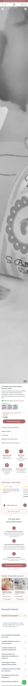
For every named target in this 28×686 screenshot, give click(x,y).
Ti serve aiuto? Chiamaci (13, 568)
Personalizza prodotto (14, 421)
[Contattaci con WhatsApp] (24, 682)
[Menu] (3, 4)
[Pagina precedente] (3, 9)
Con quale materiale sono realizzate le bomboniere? (9, 648)
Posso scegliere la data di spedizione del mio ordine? (9, 663)
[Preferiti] (6, 4)
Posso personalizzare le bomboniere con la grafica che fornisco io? (10, 656)
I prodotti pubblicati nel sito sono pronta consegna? (11, 642)
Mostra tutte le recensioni (14, 511)
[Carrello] (25, 4)
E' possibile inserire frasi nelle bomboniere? (10, 676)
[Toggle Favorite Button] (25, 9)
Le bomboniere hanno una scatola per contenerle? (11, 670)
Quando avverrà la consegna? (10, 615)
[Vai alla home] (14, 4)
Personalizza (8, 599)
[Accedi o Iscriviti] (22, 4)
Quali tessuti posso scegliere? (10, 681)
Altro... (3, 398)
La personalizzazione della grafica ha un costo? (11, 636)
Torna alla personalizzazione (14, 565)
